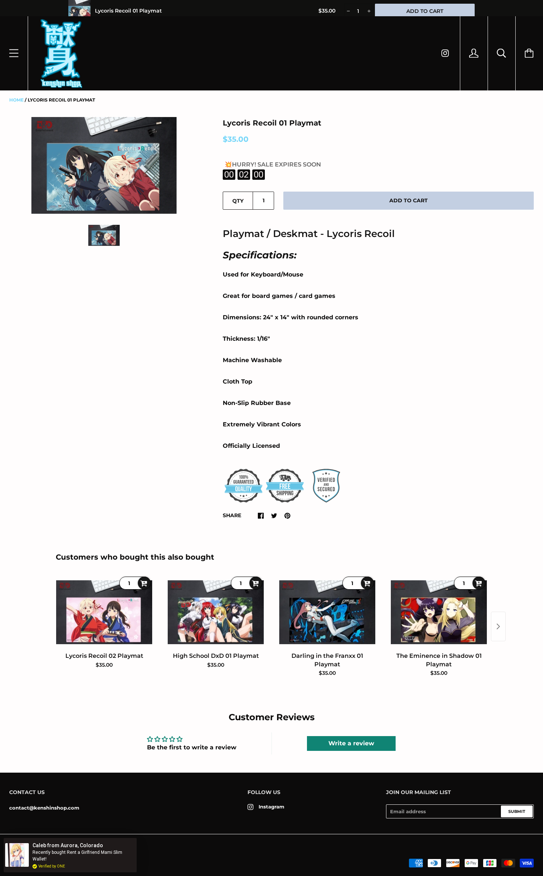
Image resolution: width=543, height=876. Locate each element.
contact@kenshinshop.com (44, 808)
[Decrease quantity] (348, 11)
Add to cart (408, 200)
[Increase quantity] (368, 11)
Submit (516, 811)
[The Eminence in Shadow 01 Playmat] (439, 612)
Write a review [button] (351, 743)
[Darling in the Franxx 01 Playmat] (327, 612)
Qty (237, 200)
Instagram (271, 807)
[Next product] (498, 626)
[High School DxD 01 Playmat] (216, 612)
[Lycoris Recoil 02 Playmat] (104, 612)
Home (16, 100)
